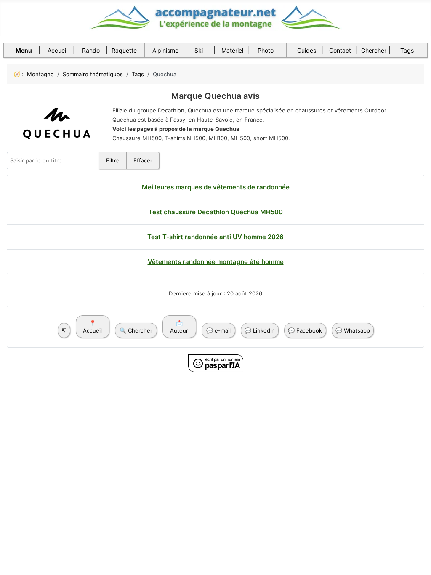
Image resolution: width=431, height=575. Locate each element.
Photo (266, 50)
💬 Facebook (305, 330)
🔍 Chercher (136, 330)
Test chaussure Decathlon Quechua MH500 (216, 212)
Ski (198, 50)
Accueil (57, 50)
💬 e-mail (218, 330)
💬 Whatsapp (352, 330)
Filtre (113, 160)
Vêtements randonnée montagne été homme (216, 262)
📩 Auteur (179, 326)
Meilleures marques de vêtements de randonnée (216, 187)
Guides (306, 50)
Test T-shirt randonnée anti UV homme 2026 (215, 237)
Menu (24, 50)
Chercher (373, 50)
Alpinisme (165, 50)
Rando (91, 50)
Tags (407, 50)
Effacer (142, 160)
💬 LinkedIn (260, 330)
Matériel (232, 50)
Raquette (124, 50)
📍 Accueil (92, 326)
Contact (340, 50)
